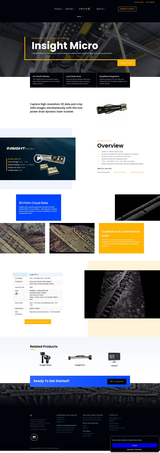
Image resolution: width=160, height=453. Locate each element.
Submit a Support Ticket (117, 428)
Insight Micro (60, 420)
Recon (85, 426)
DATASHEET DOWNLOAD (37, 321)
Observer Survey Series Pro (65, 430)
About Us (100, 9)
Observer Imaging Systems (66, 425)
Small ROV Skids (88, 434)
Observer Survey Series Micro (65, 428)
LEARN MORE (126, 63)
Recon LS (86, 428)
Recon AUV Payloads (90, 423)
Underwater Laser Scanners (66, 415)
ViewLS (114, 365)
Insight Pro (80, 365)
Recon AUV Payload (120, 172)
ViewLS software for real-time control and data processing (122, 164)
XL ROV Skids (87, 436)
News (79, 16)
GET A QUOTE (117, 381)
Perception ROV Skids (137, 172)
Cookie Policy (130, 449)
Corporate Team (139, 2)
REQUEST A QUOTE (127, 9)
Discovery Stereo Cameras (93, 415)
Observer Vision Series (63, 432)
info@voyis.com (114, 426)
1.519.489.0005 (113, 423)
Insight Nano (46, 365)
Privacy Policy (138, 449)
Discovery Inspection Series (92, 417)
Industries (69, 9)
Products (58, 9)
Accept (134, 445)
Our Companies (150, 2)
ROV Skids (86, 431)
